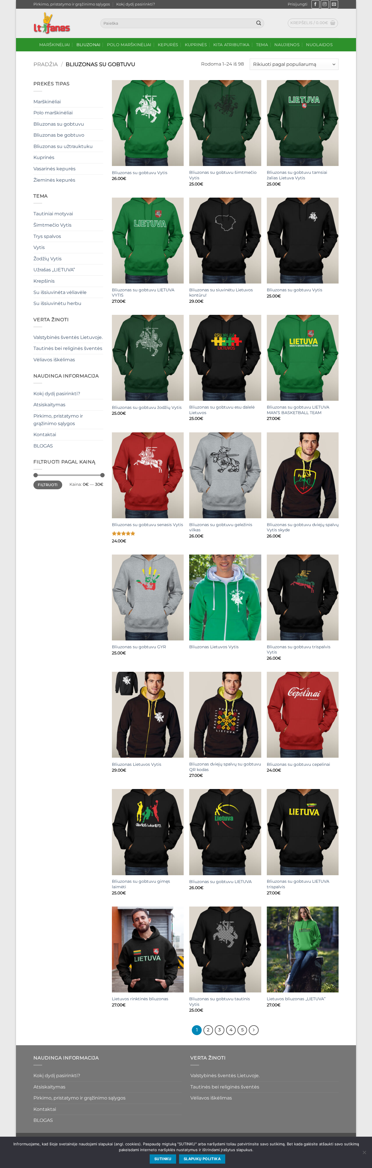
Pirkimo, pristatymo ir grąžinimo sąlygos (71, 4)
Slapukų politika (202, 1159)
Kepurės (168, 44)
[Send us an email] (334, 4)
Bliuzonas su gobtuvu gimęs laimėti (141, 884)
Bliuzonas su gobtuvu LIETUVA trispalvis (298, 884)
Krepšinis (44, 281)
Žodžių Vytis (47, 258)
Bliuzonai (88, 44)
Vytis (39, 247)
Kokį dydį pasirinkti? (135, 4)
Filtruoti (48, 485)
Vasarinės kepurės (54, 169)
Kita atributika (231, 44)
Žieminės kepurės (54, 180)
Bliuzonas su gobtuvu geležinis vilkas (220, 527)
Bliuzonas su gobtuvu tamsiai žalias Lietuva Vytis (297, 175)
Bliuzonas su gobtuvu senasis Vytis (147, 524)
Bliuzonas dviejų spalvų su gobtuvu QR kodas (225, 766)
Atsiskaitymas (49, 404)
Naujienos (287, 44)
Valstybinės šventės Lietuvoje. (68, 337)
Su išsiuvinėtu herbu (57, 303)
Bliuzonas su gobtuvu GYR (139, 646)
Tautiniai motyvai (53, 213)
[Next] (254, 1030)
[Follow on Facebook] (315, 4)
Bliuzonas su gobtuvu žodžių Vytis (147, 407)
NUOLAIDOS (319, 44)
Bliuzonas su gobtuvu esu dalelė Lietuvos (222, 410)
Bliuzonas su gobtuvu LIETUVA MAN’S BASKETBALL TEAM (298, 410)
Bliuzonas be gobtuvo (58, 135)
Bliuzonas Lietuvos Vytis (214, 646)
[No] (364, 1154)
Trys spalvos (47, 236)
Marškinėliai (54, 44)
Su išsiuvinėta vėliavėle (60, 292)
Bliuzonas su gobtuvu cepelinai (298, 764)
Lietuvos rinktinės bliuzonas (140, 998)
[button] (297, 4)
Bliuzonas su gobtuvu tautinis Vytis (219, 1001)
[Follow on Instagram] (325, 4)
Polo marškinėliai (129, 44)
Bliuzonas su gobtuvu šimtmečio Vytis (223, 175)
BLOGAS (43, 446)
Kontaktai (44, 434)
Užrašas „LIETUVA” (54, 269)
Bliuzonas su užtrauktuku (63, 146)
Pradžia (45, 64)
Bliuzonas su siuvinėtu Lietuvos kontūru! (221, 292)
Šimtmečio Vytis (52, 225)
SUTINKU (162, 1159)
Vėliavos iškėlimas (54, 359)
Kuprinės (196, 44)
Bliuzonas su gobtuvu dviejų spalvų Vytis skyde (303, 527)
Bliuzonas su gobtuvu (58, 124)
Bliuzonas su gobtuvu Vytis (139, 172)
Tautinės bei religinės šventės (67, 348)
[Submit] (259, 23)
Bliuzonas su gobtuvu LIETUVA (220, 881)
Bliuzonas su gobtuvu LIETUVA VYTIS (143, 292)
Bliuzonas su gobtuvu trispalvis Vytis (298, 649)
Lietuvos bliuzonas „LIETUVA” (296, 998)
